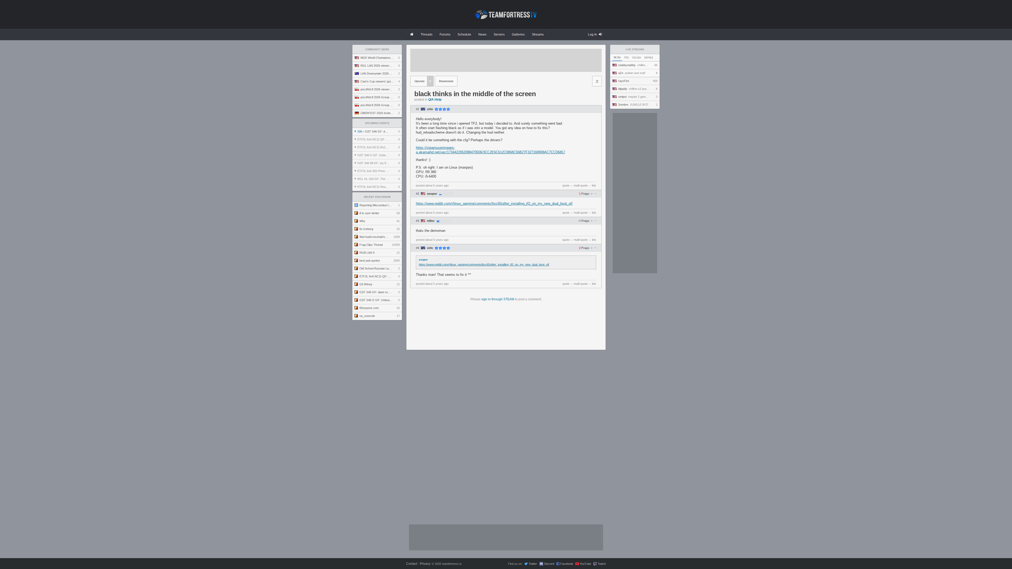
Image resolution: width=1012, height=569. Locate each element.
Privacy (425, 564)
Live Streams (635, 49)
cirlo (430, 109)
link (594, 185)
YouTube (585, 563)
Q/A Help (434, 99)
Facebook (566, 563)
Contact (411, 564)
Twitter (533, 563)
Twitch (602, 563)
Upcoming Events (377, 123)
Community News (377, 49)
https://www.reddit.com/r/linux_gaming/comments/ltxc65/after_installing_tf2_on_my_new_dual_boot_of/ (494, 203)
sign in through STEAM (497, 299)
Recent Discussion (377, 197)
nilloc (431, 220)
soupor (432, 193)
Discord (549, 563)
